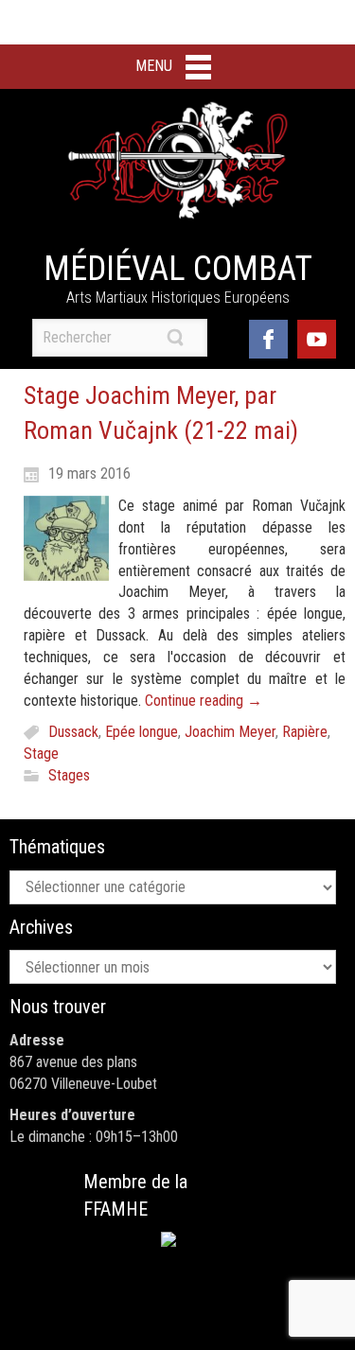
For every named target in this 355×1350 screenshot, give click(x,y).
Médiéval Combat (178, 269)
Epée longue (141, 732)
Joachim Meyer (230, 732)
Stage (41, 754)
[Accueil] (178, 160)
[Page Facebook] (268, 337)
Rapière (305, 732)
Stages (69, 775)
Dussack (73, 732)
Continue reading (203, 701)
